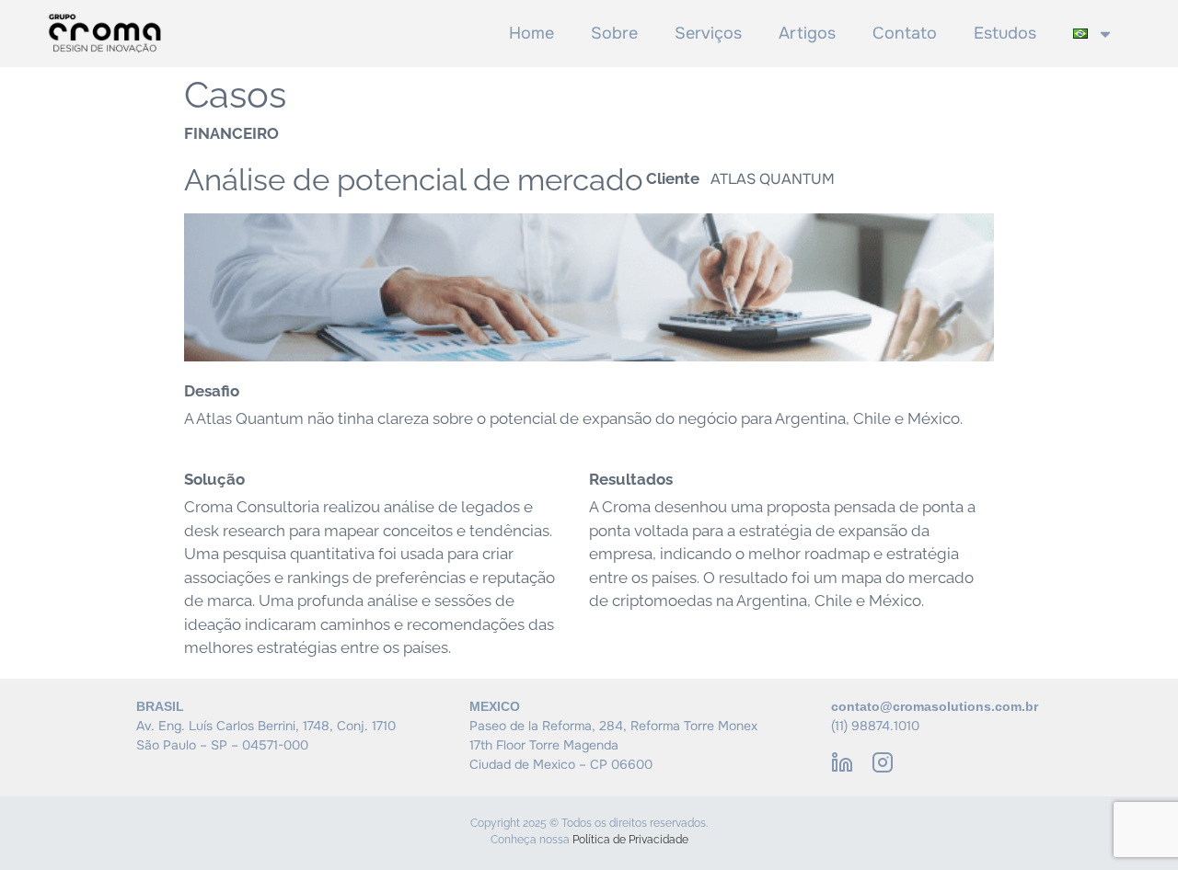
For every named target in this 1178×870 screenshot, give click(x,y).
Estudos (1005, 33)
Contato (904, 33)
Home (531, 33)
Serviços (708, 33)
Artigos (807, 33)
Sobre (614, 33)
